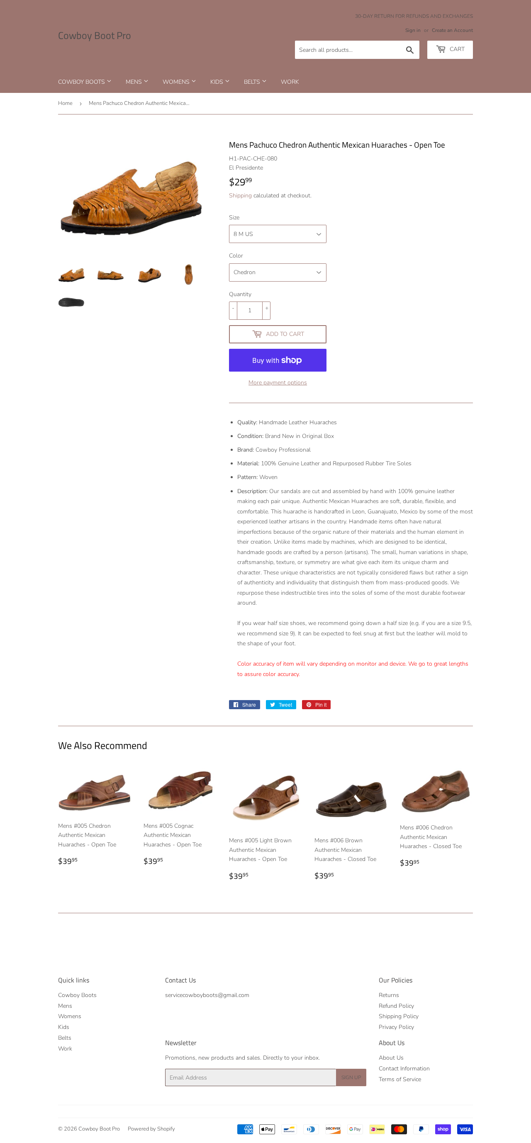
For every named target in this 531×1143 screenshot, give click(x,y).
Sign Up (351, 1077)
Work (290, 82)
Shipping (240, 195)
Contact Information (404, 1068)
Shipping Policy (399, 1016)
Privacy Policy (396, 1027)
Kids (217, 82)
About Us (391, 1058)
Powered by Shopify (151, 1129)
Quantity (240, 294)
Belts (253, 82)
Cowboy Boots (82, 82)
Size (234, 217)
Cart (456, 49)
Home (65, 103)
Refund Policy (396, 1006)
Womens (177, 82)
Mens (135, 82)
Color (236, 256)
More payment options (277, 383)
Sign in (413, 30)
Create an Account (452, 30)
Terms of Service (400, 1079)
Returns (389, 995)
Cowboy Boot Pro (94, 36)
